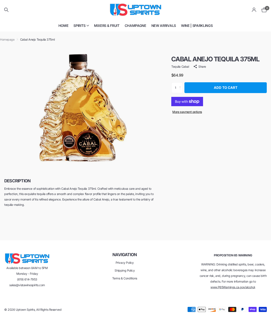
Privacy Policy (125, 262)
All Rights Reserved (48, 309)
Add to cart (226, 87)
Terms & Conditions (124, 278)
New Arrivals (163, 25)
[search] (6, 10)
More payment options (187, 112)
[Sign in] (254, 10)
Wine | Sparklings (197, 25)
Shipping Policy (125, 270)
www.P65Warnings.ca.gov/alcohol (232, 287)
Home (63, 25)
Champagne (135, 25)
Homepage (7, 39)
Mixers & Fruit (107, 25)
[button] (181, 84)
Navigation (124, 254)
